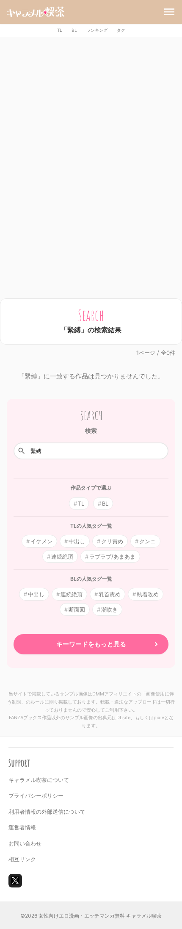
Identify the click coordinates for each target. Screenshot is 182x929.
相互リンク (22, 859)
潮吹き (109, 609)
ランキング (97, 30)
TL (59, 30)
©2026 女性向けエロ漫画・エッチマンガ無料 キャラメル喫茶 (91, 915)
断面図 (77, 609)
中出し (77, 541)
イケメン (41, 541)
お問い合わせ (24, 843)
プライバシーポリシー (35, 795)
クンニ (147, 541)
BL (74, 30)
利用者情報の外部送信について (46, 811)
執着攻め (148, 594)
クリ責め (112, 541)
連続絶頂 (62, 556)
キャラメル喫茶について (38, 779)
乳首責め (110, 594)
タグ (121, 30)
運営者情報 (22, 827)
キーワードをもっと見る (91, 644)
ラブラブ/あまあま (112, 556)
